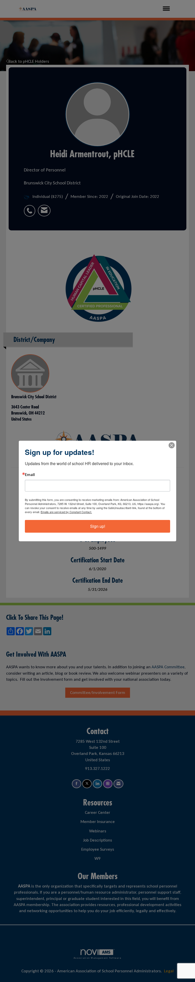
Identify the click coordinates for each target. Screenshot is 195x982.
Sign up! (97, 526)
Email (30, 475)
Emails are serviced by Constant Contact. (66, 512)
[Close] (172, 445)
